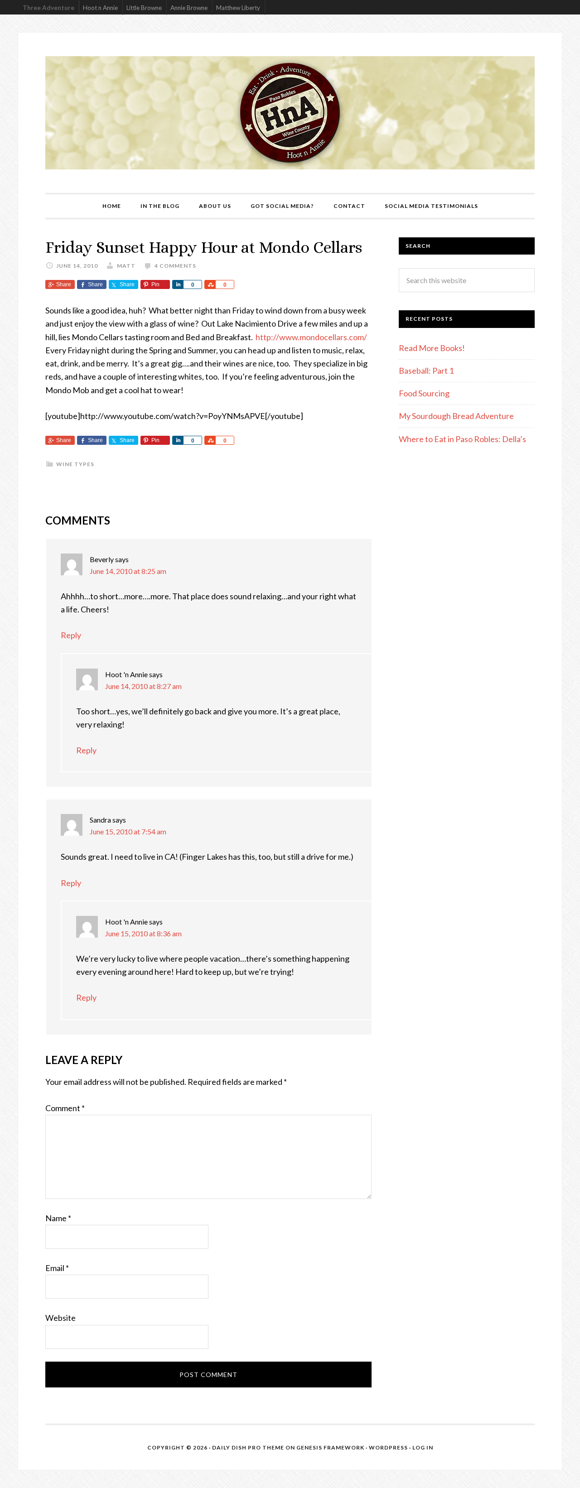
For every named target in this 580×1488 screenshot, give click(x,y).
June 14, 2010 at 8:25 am (128, 571)
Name (58, 1218)
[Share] (177, 284)
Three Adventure (48, 7)
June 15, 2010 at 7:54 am (128, 831)
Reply (71, 635)
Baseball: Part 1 (426, 371)
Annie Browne (189, 7)
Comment (65, 1108)
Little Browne (144, 7)
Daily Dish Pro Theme (248, 1447)
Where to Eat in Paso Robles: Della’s (463, 439)
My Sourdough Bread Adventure (456, 416)
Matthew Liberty (238, 7)
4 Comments (175, 265)
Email (57, 1268)
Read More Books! (432, 348)
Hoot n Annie (100, 7)
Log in (422, 1447)
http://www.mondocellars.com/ (311, 337)
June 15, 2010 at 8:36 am (143, 933)
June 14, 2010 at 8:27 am (143, 686)
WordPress (388, 1447)
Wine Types (75, 464)
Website (60, 1318)
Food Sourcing (424, 393)
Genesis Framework (330, 1447)
